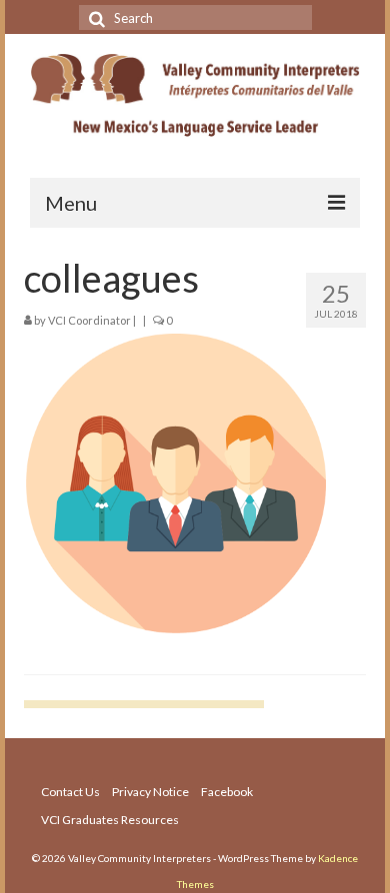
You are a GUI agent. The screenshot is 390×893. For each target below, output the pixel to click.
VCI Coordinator (89, 320)
